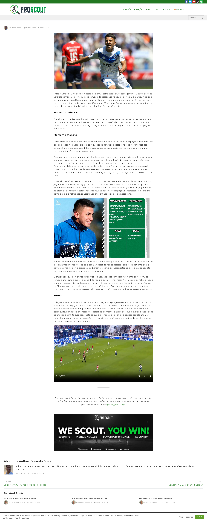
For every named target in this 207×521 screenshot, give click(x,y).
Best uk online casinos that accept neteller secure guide (20, 498)
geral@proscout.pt (116, 404)
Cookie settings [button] (186, 517)
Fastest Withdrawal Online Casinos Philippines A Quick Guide (89, 498)
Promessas (44, 28)
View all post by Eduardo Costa (30, 473)
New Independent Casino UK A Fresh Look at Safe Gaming (155, 498)
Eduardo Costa (15, 28)
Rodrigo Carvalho (17, 502)
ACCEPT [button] (199, 517)
